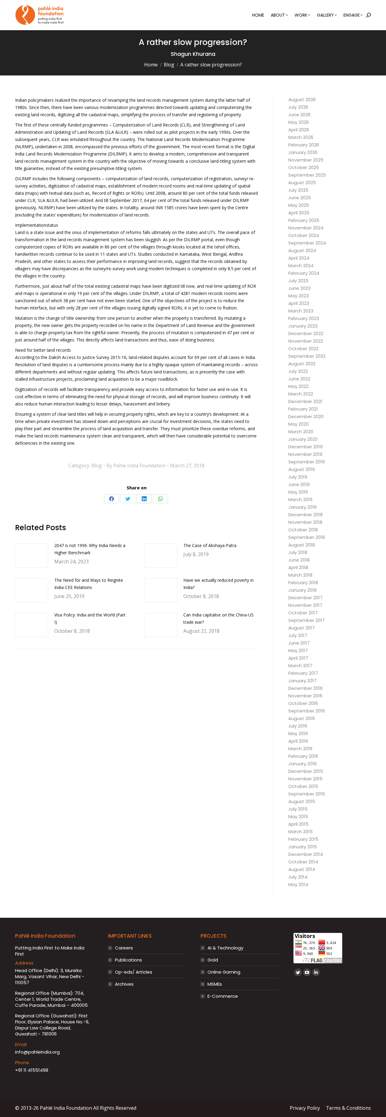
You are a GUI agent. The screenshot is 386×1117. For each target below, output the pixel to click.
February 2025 (303, 220)
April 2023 (298, 303)
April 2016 (298, 741)
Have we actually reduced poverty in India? (218, 583)
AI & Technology (225, 948)
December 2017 (305, 598)
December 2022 (305, 334)
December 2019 (305, 447)
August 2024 (302, 251)
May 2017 (298, 651)
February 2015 (303, 839)
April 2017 (298, 658)
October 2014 (303, 862)
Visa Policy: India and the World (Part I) (89, 618)
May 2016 (298, 734)
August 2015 (301, 802)
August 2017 (301, 628)
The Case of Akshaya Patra (209, 545)
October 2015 (303, 786)
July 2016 (297, 726)
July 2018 (297, 552)
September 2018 (306, 537)
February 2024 (303, 273)
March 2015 (300, 832)
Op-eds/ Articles (133, 972)
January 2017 (302, 681)
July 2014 (298, 877)
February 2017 (303, 673)
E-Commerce (222, 996)
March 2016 (300, 749)
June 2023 (299, 288)
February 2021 (303, 409)
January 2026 (303, 152)
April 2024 (298, 258)
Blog (96, 465)
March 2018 (300, 575)
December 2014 (305, 854)
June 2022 (299, 379)
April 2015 (298, 824)
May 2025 (298, 205)
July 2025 (298, 190)
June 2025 (299, 198)
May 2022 (298, 386)
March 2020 (300, 432)
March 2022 (300, 394)
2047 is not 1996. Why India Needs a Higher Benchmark (89, 548)
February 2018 (303, 583)
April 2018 (298, 568)
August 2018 (301, 545)
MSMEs (214, 984)
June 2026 (299, 115)
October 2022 (303, 349)
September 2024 (307, 243)
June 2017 (299, 643)
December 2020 (306, 417)
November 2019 (305, 454)
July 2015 (298, 809)
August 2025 (302, 183)
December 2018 (305, 515)
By (136, 465)
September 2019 (306, 462)
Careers (124, 948)
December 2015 (305, 771)
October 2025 (303, 168)
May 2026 (298, 122)
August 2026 (302, 100)
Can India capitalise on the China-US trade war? (218, 618)
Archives (124, 984)
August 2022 (301, 364)
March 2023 (300, 311)
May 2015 (298, 817)
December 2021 (305, 401)
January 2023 (303, 326)
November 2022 (305, 341)
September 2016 (306, 711)
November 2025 (306, 160)
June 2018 (299, 560)
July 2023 (298, 281)
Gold (212, 960)
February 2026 (303, 145)
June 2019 (299, 485)
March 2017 (300, 666)
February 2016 (303, 756)
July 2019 (297, 477)
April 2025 (298, 213)
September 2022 (306, 356)
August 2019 (301, 469)
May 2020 (298, 424)
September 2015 (306, 794)
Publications (128, 960)
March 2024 (301, 266)
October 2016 (303, 703)
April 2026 (298, 130)
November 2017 (305, 605)
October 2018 (303, 530)
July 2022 (298, 371)
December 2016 (305, 688)
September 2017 (306, 620)
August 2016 (301, 718)
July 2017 (297, 635)
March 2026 (300, 137)
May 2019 (298, 492)
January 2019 (302, 507)
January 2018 (302, 590)
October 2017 (303, 613)
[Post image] (31, 555)
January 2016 (302, 764)
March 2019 (300, 500)
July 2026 (298, 107)
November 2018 (305, 522)
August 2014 (301, 869)
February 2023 (303, 318)
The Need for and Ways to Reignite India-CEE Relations (88, 583)
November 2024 (306, 228)
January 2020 (303, 439)
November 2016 (305, 696)
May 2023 (298, 296)
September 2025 (307, 175)
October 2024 (303, 235)
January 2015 (302, 847)
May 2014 (298, 885)
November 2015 (305, 779)
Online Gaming (223, 972)
